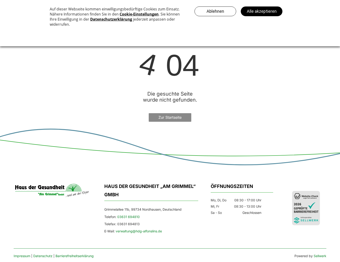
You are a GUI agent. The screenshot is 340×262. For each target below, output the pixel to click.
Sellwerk (320, 256)
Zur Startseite (170, 117)
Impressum (22, 256)
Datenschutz (43, 256)
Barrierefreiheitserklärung (75, 256)
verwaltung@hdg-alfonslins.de (139, 231)
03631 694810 (128, 217)
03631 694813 (128, 224)
